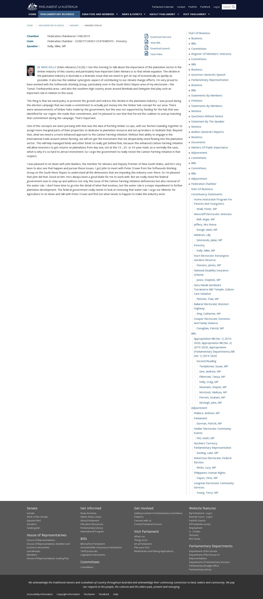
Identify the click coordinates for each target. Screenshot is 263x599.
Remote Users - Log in (201, 516)
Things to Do (141, 540)
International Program (92, 531)
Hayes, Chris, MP (207, 478)
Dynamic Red (34, 520)
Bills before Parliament (93, 543)
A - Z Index (194, 531)
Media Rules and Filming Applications (154, 551)
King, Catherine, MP (209, 313)
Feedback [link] (104, 594)
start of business (199, 33)
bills (193, 43)
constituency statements (206, 194)
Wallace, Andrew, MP (207, 413)
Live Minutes (33, 551)
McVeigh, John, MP (210, 402)
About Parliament (162, 14)
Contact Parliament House (148, 524)
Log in (217, 6)
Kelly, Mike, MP (206, 250)
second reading (206, 361)
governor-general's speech (208, 74)
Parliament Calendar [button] (163, 6)
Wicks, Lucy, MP (206, 467)
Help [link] (115, 594)
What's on (139, 536)
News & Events (132, 14)
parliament (200, 418)
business (196, 38)
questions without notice (207, 116)
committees (198, 48)
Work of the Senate (37, 516)
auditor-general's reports (207, 132)
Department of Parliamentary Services (209, 562)
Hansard (74, 25)
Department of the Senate (203, 551)
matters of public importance (209, 147)
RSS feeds (194, 538)
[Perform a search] (233, 6)
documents (198, 142)
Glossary (193, 535)
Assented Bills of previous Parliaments (101, 547)
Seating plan (33, 527)
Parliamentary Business (57, 14)
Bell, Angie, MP (206, 219)
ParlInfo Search (197, 520)
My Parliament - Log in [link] (200, 513)
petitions (196, 100)
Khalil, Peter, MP (207, 209)
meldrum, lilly (202, 235)
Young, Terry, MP (207, 492)
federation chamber (203, 184)
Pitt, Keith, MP (206, 438)
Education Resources (92, 524)
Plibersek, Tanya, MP (212, 376)
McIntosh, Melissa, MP (213, 392)
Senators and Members (98, 14)
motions (196, 111)
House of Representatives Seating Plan (48, 558)
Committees (87, 567)
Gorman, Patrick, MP (209, 423)
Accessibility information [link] (40, 594)
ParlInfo (193, 6)
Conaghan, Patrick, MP (210, 328)
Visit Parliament (194, 14)
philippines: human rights (210, 472)
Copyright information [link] (68, 594)
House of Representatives (41, 540)
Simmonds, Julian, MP (209, 240)
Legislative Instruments (93, 554)
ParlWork (205, 6)
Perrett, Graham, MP (212, 397)
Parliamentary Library (92, 527)
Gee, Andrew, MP (210, 371)
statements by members (206, 95)
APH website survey (199, 524)
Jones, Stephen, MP (209, 280)
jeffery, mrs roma (205, 224)
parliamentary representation (209, 80)
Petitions (139, 516)
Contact (181, 6)
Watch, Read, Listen (91, 516)
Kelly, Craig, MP (208, 382)
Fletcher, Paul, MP (208, 299)
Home (32, 14)
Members (32, 554)
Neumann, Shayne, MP (213, 387)
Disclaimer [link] (89, 594)
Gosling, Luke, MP (207, 453)
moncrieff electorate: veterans (213, 214)
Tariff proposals (89, 551)
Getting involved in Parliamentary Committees (158, 513)
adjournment (199, 152)
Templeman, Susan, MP (213, 366)
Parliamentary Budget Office (204, 565)
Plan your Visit (141, 547)
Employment (195, 527)
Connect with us (142, 520)
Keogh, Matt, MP (207, 229)
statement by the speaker (208, 121)
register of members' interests (211, 54)
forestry (199, 245)
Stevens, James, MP (209, 265)
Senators (32, 524)
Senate (31, 513)
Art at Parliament (143, 543)
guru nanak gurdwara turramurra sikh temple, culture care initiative (214, 289)
